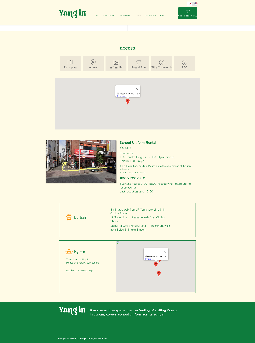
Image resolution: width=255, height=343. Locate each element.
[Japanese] (189, 4)
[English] (194, 4)
